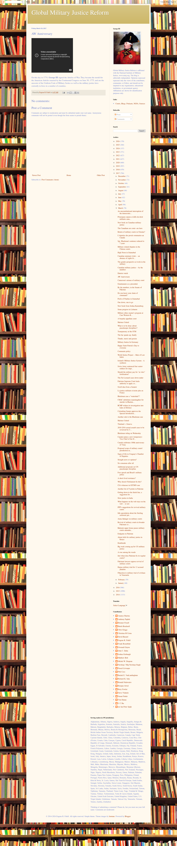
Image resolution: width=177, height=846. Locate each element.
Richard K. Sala (124, 679)
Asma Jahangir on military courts (130, 519)
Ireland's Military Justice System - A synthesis (131, 361)
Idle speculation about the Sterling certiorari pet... (130, 514)
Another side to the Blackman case (130, 417)
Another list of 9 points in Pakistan (130, 489)
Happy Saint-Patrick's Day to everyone (128, 346)
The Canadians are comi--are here (130, 228)
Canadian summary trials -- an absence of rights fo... (129, 257)
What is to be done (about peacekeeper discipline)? (127, 326)
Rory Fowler (122, 689)
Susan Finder (123, 696)
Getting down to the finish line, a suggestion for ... (130, 493)
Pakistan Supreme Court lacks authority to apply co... (129, 382)
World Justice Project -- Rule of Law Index (131, 356)
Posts (118, 114)
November (122, 180)
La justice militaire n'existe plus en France (130, 391)
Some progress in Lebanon (127, 309)
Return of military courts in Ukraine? (131, 232)
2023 (118, 152)
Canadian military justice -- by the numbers (130, 268)
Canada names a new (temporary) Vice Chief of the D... (130, 438)
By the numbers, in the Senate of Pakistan (130, 288)
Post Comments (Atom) (50, 179)
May (120, 201)
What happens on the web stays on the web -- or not (132, 502)
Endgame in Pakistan (125, 533)
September (122, 187)
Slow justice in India (125, 498)
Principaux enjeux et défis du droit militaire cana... (130, 218)
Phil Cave (121, 672)
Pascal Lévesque (124, 668)
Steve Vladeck (123, 693)
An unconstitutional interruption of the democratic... (130, 212)
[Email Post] (63, 92)
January (121, 583)
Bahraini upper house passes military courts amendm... (131, 529)
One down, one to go (125, 302)
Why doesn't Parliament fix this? (129, 481)
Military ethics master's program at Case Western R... (130, 314)
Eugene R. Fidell (124, 640)
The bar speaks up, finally (127, 335)
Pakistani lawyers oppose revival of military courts (131, 562)
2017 (118, 173)
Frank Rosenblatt (124, 644)
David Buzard (123, 637)
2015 (118, 591)
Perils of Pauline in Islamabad (129, 299)
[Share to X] (73, 92)
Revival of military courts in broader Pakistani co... (131, 523)
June (120, 197)
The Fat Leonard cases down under (130, 377)
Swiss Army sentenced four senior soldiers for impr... (130, 367)
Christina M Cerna (125, 633)
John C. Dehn (123, 651)
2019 (118, 166)
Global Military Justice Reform (70, 12)
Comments (120, 119)
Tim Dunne (122, 700)
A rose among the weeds (127, 552)
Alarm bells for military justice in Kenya (130, 538)
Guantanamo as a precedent (128, 284)
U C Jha (121, 703)
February (121, 579)
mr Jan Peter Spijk (125, 707)
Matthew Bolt (123, 658)
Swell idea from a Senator (127, 387)
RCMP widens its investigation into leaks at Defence (130, 406)
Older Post (101, 175)
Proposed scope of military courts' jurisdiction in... (130, 449)
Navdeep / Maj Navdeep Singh (129, 665)
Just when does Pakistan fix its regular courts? (132, 556)
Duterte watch (123, 273)
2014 (118, 594)
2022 (118, 155)
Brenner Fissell (123, 623)
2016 (118, 587)
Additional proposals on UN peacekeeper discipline (128, 468)
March (120, 208)
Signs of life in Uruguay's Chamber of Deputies (131, 455)
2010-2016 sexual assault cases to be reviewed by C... (131, 428)
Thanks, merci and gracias (127, 338)
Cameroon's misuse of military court (131, 280)
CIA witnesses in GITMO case (129, 485)
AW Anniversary (124, 276)
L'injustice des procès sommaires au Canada (131, 236)
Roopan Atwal (123, 686)
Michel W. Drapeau (125, 661)
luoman (112, 816)
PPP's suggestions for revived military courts (132, 508)
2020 (118, 162)
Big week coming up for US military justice (131, 547)
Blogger (127, 816)
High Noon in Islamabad (127, 252)
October (121, 183)
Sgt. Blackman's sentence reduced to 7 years (131, 242)
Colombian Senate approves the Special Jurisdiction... (129, 412)
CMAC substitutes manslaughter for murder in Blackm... (131, 400)
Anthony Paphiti (124, 619)
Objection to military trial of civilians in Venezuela (131, 574)
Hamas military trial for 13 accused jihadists (130, 568)
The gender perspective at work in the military (131, 263)
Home (69, 175)
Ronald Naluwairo (124, 682)
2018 (118, 169)
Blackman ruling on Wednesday (129, 433)
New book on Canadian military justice (129, 223)
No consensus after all (126, 463)
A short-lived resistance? (127, 478)
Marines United (123, 322)
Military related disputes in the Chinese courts (129, 248)
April (120, 204)
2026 (118, 141)
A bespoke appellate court (127, 318)
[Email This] (68, 92)
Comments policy (124, 351)
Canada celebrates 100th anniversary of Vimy (131, 443)
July (120, 194)
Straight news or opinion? (127, 459)
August (121, 190)
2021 (118, 159)
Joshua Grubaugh (124, 654)
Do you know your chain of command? (128, 294)
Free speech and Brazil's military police (130, 473)
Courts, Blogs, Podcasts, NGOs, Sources (130, 103)
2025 (118, 145)
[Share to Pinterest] (78, 92)
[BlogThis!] (70, 92)
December (122, 176)
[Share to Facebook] (75, 92)
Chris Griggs (122, 630)
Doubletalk (122, 543)
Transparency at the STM (127, 331)
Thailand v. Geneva (125, 424)
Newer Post (36, 175)
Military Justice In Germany (128, 342)
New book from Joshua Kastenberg (130, 306)
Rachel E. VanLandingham (128, 675)
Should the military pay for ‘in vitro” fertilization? (131, 373)
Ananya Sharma (124, 616)
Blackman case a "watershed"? (129, 396)
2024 (118, 148)
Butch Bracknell (124, 626)
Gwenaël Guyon (124, 647)
